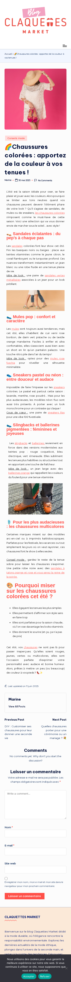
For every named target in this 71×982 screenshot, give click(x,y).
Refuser (45, 976)
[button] (17, 706)
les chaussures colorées (50, 212)
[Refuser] (66, 968)
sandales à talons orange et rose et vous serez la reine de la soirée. (35, 572)
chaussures (30, 647)
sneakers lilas (56, 412)
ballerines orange (19, 473)
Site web (10, 863)
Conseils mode (16, 138)
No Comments (45, 180)
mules (15, 328)
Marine (15, 699)
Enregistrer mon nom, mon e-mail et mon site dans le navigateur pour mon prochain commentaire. (34, 884)
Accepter (28, 976)
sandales (17, 246)
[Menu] (64, 46)
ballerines (38, 443)
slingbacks (21, 443)
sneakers (59, 387)
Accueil (8, 54)
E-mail (9, 845)
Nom (9, 827)
